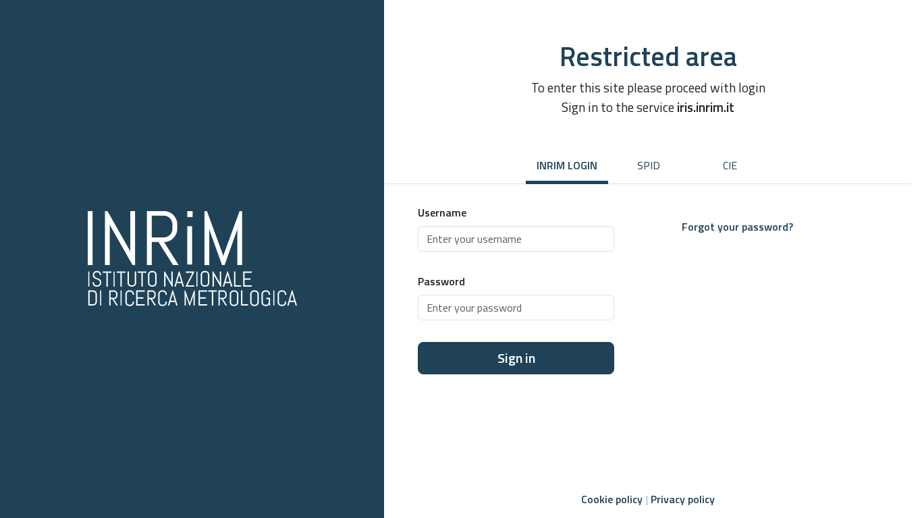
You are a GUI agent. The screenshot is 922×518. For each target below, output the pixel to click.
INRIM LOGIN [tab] (567, 165)
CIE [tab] (730, 165)
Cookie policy (612, 499)
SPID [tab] (648, 165)
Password (441, 281)
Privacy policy (683, 499)
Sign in (516, 357)
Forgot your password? (737, 227)
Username (442, 212)
